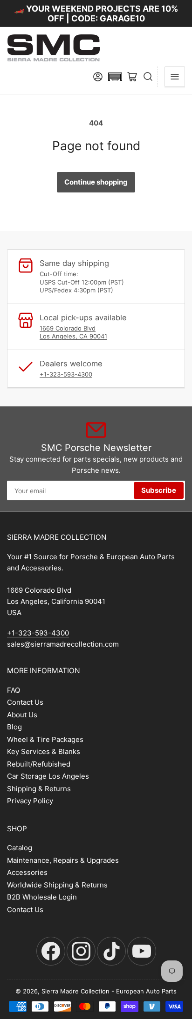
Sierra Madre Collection (75, 991)
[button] (115, 77)
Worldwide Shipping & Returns (57, 884)
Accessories (27, 872)
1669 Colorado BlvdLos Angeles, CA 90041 (73, 332)
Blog (14, 726)
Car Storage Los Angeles (48, 776)
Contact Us (25, 702)
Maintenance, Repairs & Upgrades (63, 860)
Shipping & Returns (39, 788)
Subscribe (158, 490)
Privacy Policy (30, 800)
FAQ (13, 690)
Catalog (19, 847)
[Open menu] (175, 76)
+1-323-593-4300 (66, 374)
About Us (22, 714)
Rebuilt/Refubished (38, 764)
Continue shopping (96, 182)
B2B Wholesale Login (42, 897)
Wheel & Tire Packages (45, 739)
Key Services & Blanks (43, 751)
